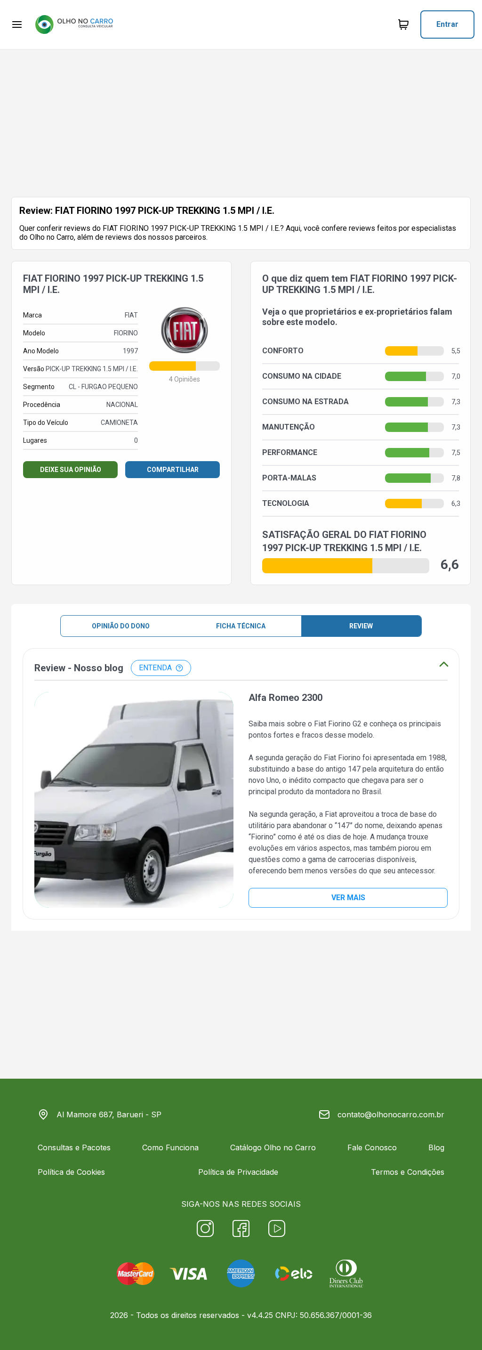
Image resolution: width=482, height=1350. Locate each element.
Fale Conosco (372, 1147)
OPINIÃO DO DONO (121, 626)
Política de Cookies (71, 1172)
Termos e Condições (407, 1172)
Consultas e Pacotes (74, 1147)
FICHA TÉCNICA (240, 626)
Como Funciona (170, 1147)
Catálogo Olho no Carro (273, 1147)
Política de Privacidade (238, 1172)
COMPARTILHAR (173, 469)
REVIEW (361, 626)
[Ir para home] (74, 24)
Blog (436, 1147)
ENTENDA (155, 667)
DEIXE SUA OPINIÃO (70, 469)
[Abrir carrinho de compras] (403, 24)
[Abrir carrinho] (17, 24)
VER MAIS (348, 897)
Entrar (447, 24)
